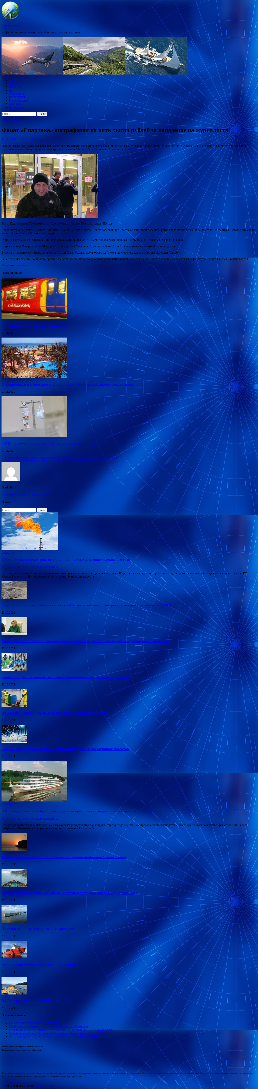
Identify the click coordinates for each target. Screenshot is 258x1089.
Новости (14, 80)
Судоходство (17, 93)
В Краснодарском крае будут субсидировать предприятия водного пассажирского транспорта (79, 811)
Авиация (15, 86)
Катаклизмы (17, 96)
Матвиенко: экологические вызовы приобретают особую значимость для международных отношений (85, 641)
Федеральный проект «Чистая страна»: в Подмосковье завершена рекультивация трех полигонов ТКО (86, 605)
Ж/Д (12, 90)
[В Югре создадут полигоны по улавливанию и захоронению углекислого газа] (30, 548)
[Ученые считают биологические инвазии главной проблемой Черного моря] (14, 849)
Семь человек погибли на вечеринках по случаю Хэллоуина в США (53, 1036)
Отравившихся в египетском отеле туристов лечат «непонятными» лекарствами (67, 384)
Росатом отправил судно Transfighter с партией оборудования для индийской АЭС (69, 893)
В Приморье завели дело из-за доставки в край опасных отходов (54, 713)
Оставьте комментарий (45, 139)
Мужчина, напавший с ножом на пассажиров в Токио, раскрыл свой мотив (57, 1033)
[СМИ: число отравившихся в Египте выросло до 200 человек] (34, 436)
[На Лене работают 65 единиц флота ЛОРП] (14, 993)
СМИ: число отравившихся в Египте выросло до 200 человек (52, 443)
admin (25, 139)
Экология (15, 103)
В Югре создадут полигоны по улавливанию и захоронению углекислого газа (66, 559)
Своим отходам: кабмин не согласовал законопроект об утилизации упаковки (66, 677)
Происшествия (18, 100)
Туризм (14, 83)
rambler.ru (22, 265)
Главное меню (11, 117)
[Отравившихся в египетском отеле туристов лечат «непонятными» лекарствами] (34, 377)
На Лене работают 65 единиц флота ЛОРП (37, 1001)
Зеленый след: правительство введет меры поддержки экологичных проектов (65, 749)
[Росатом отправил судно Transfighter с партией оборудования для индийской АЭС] (14, 885)
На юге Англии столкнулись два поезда (34, 325)
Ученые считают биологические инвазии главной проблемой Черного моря (64, 857)
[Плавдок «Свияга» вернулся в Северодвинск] (14, 921)
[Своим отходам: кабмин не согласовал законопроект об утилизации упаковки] (14, 669)
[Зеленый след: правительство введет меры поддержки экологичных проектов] (14, 741)
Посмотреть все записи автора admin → (27, 494)
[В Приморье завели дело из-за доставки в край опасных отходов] (14, 705)
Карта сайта (16, 107)
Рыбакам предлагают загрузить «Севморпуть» (40, 965)
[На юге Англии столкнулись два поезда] (34, 318)
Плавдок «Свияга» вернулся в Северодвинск (38, 929)
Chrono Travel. (11, 25)
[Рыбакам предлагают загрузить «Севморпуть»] (14, 957)
